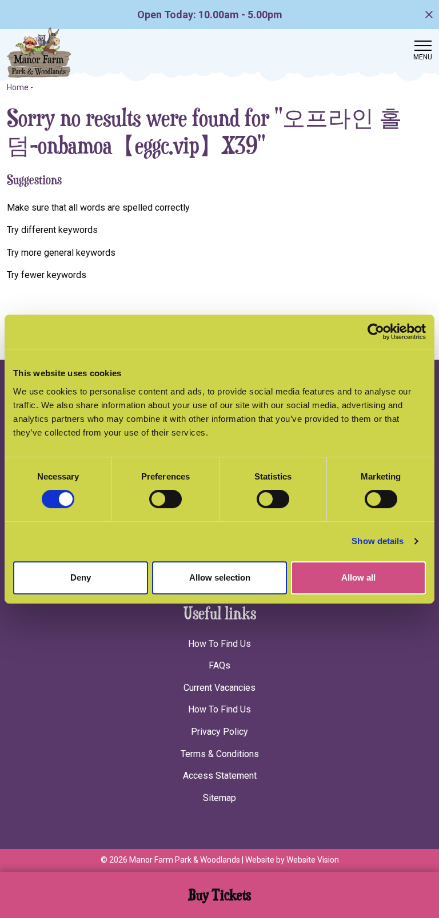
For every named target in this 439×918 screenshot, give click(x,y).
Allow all (358, 577)
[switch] (165, 499)
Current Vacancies (219, 687)
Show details (378, 541)
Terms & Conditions (220, 753)
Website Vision (312, 859)
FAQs (219, 665)
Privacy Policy (219, 731)
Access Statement (220, 775)
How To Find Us (219, 643)
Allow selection (219, 577)
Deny (80, 577)
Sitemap (219, 797)
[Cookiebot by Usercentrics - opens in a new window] (376, 331)
